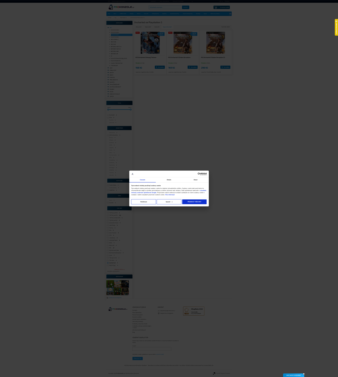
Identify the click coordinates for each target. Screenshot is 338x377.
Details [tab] (169, 179)
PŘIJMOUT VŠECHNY (194, 202)
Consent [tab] (142, 179)
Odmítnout (143, 202)
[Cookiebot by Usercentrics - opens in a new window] (199, 174)
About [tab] (195, 179)
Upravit (168, 202)
